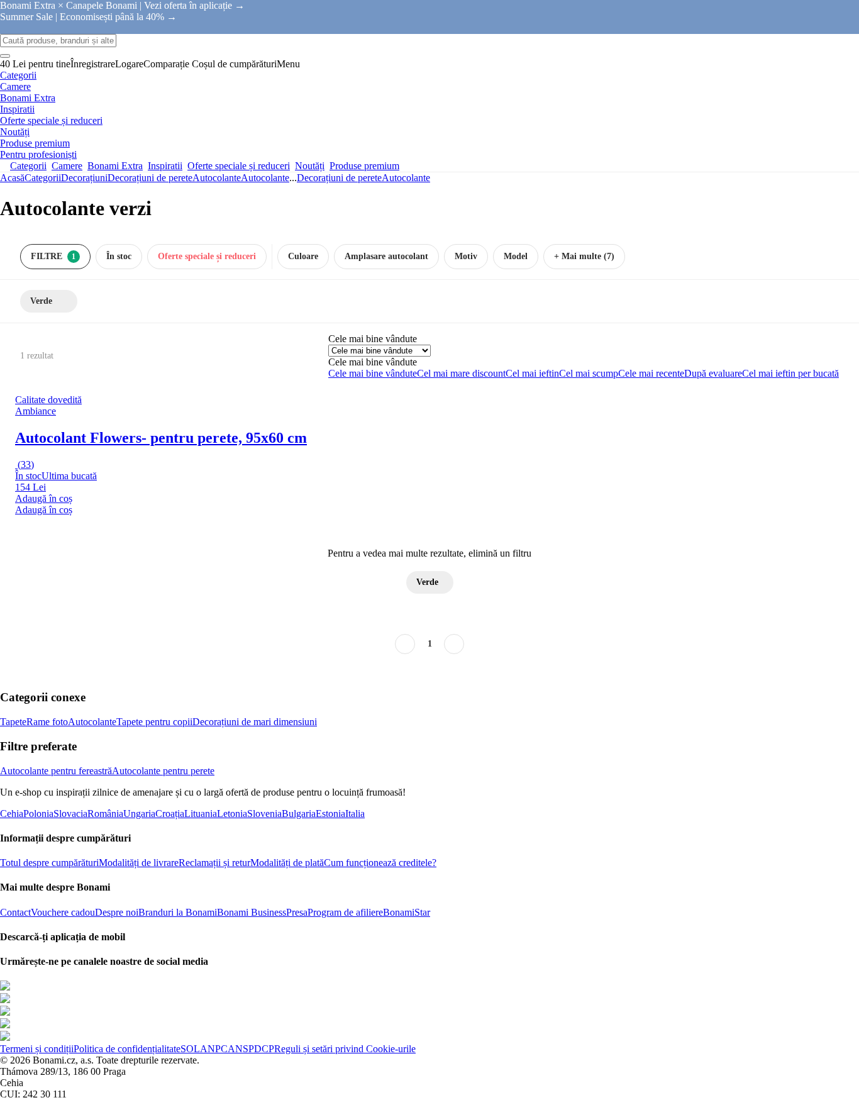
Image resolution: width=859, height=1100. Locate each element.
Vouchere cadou (63, 912)
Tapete (13, 721)
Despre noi (116, 912)
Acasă (12, 177)
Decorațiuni (84, 177)
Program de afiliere (345, 912)
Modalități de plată (287, 862)
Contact (15, 912)
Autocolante (265, 177)
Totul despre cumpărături (49, 862)
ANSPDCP (251, 1048)
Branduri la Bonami (177, 912)
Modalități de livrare (139, 862)
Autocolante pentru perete (163, 770)
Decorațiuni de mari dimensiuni (254, 721)
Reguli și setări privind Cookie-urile (345, 1048)
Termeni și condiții (37, 1048)
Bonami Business (251, 912)
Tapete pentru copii (154, 721)
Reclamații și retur (214, 862)
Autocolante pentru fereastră (56, 770)
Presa (297, 912)
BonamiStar (406, 912)
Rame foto (47, 721)
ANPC (214, 1048)
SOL (190, 1048)
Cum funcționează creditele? (380, 862)
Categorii (43, 177)
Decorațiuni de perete (150, 177)
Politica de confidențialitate (127, 1048)
